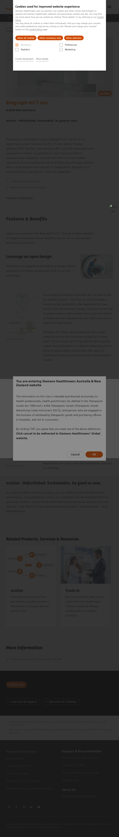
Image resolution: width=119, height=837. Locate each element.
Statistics (25, 49)
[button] (113, 208)
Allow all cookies (25, 38)
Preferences (71, 44)
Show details (42, 59)
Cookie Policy (35, 29)
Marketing (70, 49)
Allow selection (74, 38)
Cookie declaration (24, 59)
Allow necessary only (50, 38)
